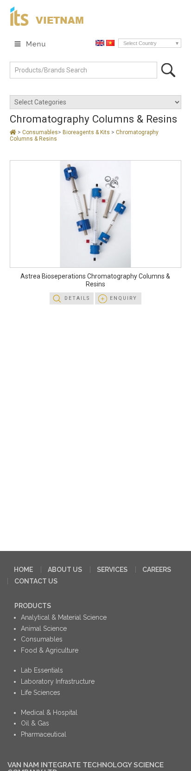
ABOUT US (65, 569)
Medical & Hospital (49, 712)
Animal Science (44, 628)
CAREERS (156, 569)
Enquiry (123, 298)
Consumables (40, 132)
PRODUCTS (32, 605)
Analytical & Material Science (64, 617)
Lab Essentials (42, 670)
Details (77, 298)
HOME (23, 569)
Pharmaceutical (43, 734)
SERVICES (112, 569)
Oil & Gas (35, 723)
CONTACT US (35, 581)
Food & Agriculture (49, 650)
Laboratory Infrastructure (58, 681)
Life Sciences (40, 692)
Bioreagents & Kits (87, 132)
